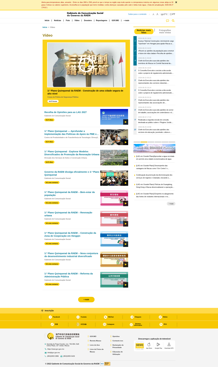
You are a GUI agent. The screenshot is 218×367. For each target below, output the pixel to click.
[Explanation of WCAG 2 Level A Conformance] (105, 364)
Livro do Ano (95, 345)
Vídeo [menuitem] (76, 20)
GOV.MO (93, 336)
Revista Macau (95, 341)
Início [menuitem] (47, 20)
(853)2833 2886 (53, 356)
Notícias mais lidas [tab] (144, 31)
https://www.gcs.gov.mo (55, 349)
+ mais (171, 204)
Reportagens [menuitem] (101, 20)
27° (165, 14)
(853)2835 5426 (69, 356)
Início (45, 27)
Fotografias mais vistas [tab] (165, 31)
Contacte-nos (118, 341)
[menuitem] (57, 20)
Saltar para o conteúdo (137, 14)
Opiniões (116, 336)
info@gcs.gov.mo (53, 352)
